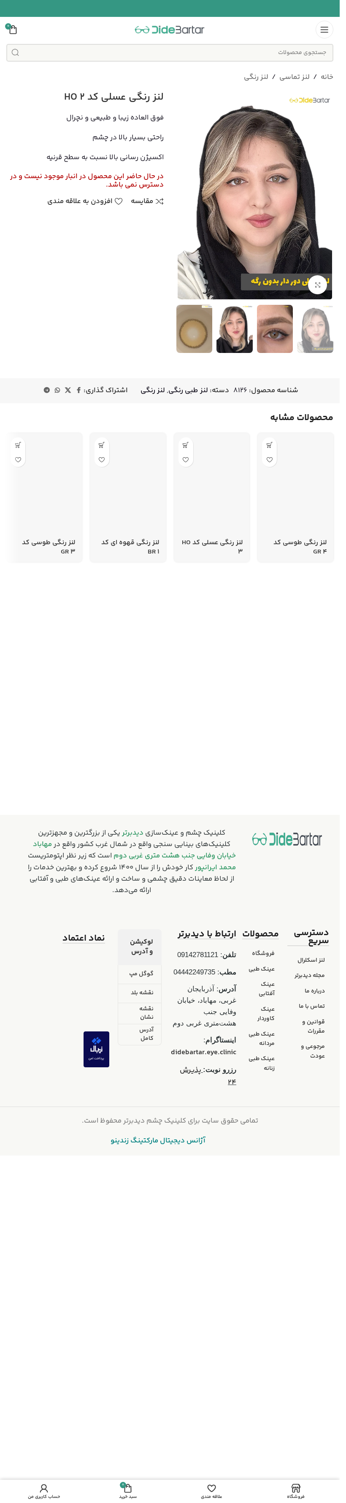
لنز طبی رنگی (188, 390)
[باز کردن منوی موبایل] (324, 29)
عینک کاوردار (266, 1305)
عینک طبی (262, 1260)
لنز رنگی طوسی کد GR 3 (49, 1083)
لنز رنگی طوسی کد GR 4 (300, 1083)
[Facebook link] (78, 391)
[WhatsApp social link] (57, 391)
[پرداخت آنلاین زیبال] (96, 1340)
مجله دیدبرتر (310, 1267)
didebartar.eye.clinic (203, 1343)
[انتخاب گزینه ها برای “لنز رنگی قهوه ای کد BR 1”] (102, 444)
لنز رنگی (256, 77)
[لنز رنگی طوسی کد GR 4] (295, 751)
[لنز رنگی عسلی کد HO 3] (212, 751)
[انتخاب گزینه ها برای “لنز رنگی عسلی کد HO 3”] (185, 444)
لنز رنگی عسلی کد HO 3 (212, 1083)
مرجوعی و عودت (313, 1343)
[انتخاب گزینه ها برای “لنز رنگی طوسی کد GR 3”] (18, 444)
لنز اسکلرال (311, 1252)
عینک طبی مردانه (262, 1330)
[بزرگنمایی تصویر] (317, 284)
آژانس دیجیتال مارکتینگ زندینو (158, 1432)
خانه (327, 77)
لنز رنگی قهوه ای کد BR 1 (130, 1083)
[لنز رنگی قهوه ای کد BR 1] (128, 751)
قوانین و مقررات (313, 1318)
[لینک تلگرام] (46, 391)
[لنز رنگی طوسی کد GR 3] (44, 751)
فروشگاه (263, 1245)
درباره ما (315, 1282)
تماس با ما (312, 1298)
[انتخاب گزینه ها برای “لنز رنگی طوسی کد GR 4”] (269, 444)
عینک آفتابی (267, 1281)
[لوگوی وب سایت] (170, 29)
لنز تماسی (294, 77)
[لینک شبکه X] (67, 391)
